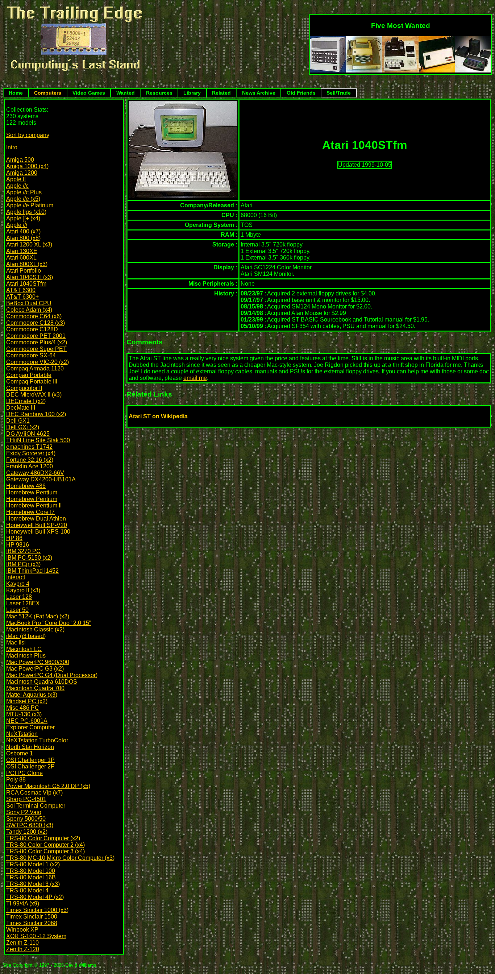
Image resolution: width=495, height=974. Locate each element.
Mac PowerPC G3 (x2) (35, 669)
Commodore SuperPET (36, 349)
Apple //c (17, 186)
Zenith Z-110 (22, 943)
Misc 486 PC (22, 708)
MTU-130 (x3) (24, 714)
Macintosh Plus (26, 655)
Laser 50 (17, 610)
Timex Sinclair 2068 (31, 923)
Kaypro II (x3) (23, 590)
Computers (47, 93)
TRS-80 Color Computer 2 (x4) (45, 845)
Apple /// (16, 225)
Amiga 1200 (21, 173)
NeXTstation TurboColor (37, 740)
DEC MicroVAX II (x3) (34, 394)
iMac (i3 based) (26, 636)
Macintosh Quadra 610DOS (41, 682)
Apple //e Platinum (29, 205)
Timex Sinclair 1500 (31, 916)
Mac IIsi (16, 642)
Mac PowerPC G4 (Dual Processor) (51, 675)
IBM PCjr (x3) (23, 564)
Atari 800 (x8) (23, 238)
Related (221, 93)
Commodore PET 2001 (36, 336)
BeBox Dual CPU (28, 303)
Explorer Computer (30, 727)
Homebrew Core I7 (30, 512)
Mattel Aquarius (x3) (31, 695)
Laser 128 (19, 597)
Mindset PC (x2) (26, 701)
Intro (11, 147)
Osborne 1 (19, 753)
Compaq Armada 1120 (35, 368)
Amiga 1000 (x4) (27, 166)
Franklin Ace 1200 (29, 466)
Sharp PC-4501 (26, 799)
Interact (15, 577)
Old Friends (301, 93)
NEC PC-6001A (26, 721)
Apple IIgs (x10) (26, 212)
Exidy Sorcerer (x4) (30, 453)
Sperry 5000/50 (26, 819)
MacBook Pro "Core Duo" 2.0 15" (48, 623)
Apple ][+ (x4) (23, 218)
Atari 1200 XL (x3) (29, 244)
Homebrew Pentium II (34, 505)
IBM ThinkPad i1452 (32, 571)
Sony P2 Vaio (23, 812)
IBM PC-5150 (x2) (29, 558)
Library (192, 93)
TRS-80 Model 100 (30, 871)
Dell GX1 (18, 421)
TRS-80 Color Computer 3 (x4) (45, 851)
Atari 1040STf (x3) (29, 277)
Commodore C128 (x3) (35, 323)
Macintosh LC (24, 649)
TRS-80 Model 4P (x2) (35, 897)
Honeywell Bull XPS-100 (38, 532)
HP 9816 (17, 545)
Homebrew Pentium (31, 492)
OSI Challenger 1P (30, 760)
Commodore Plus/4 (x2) (36, 342)
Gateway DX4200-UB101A (41, 479)
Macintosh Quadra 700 (35, 688)
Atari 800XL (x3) (26, 264)
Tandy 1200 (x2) (26, 832)
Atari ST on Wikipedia (158, 416)
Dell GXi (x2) (22, 427)
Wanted (125, 93)
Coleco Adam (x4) (29, 310)
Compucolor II (24, 388)
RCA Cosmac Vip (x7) (34, 792)
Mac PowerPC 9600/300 (37, 662)
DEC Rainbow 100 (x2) (36, 414)
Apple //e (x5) (23, 199)
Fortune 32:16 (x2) (29, 460)
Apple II (16, 179)
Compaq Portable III (31, 381)
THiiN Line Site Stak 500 (38, 440)
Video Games (88, 93)
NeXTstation (22, 734)
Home (16, 93)
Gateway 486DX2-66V (35, 473)
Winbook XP (22, 930)
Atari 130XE (21, 251)
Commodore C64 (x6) (34, 316)
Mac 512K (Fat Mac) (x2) (37, 616)
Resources (159, 93)
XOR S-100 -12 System (36, 936)
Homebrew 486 (26, 486)
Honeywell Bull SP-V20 (36, 525)
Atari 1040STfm (26, 284)
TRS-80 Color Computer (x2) (43, 838)
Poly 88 (16, 779)
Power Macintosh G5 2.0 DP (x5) (48, 786)
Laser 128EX (23, 603)
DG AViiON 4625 (28, 434)
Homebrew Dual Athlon (36, 518)
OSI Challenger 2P (30, 766)
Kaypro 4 (17, 584)
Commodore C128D (32, 329)
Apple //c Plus (24, 192)
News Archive (258, 93)
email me (195, 378)
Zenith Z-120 (22, 949)
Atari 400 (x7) (23, 231)
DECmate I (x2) (26, 401)
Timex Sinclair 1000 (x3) (37, 910)
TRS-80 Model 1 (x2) (33, 864)
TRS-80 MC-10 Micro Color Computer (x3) (60, 858)
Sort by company (27, 135)
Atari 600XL (21, 257)
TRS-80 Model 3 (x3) (33, 884)
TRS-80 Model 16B (31, 877)
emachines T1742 (29, 447)
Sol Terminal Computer (35, 806)
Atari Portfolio (23, 271)
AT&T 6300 (21, 290)
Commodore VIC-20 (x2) (37, 362)
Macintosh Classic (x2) (35, 629)
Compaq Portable (28, 375)
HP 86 (14, 538)
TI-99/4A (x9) (22, 903)
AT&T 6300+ (22, 297)
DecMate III (20, 408)
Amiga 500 (20, 160)
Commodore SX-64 (31, 355)
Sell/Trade (338, 93)
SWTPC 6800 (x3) (29, 825)
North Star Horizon (30, 747)
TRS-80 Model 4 (27, 890)
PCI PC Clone (24, 773)
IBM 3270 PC (23, 551)
